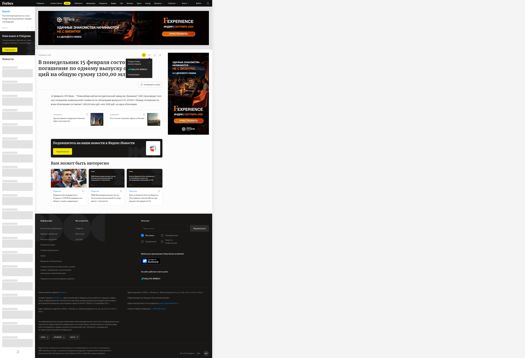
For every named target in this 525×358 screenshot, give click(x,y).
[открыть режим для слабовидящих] (144, 55)
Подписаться (62, 151)
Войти (198, 3)
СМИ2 (43, 337)
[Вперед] (167, 120)
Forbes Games (59, 3)
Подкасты (103, 3)
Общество (57, 191)
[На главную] (7, 3)
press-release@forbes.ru (169, 303)
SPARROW (58, 337)
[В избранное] (87, 114)
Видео (113, 3)
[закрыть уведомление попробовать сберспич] (149, 63)
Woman (130, 3)
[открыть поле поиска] (208, 3)
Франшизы (90, 3)
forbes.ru (63, 292)
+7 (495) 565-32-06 (158, 308)
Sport (139, 3)
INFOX (72, 337)
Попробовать (133, 74)
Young (147, 3)
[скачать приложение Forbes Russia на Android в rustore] (151, 261)
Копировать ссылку (152, 84)
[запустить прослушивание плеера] (149, 55)
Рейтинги (78, 3)
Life (121, 3)
